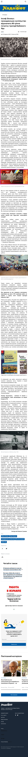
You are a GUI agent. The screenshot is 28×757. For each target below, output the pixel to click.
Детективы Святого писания (14, 605)
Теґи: (2, 533)
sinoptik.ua (10, 741)
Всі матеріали (14, 694)
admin (2, 31)
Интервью (4, 14)
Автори (3, 717)
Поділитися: (4, 545)
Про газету (3, 715)
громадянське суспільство (8, 539)
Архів (2, 721)
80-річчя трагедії (20, 539)
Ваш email (4, 639)
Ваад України (13, 536)
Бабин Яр (4, 541)
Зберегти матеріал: (5, 553)
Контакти (3, 723)
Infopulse (9, 748)
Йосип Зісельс (5, 536)
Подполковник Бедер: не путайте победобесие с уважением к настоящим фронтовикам (8, 681)
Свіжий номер (4, 713)
